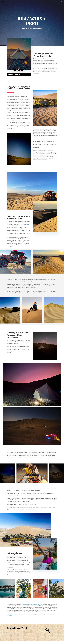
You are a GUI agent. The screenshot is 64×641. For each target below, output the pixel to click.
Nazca (53, 614)
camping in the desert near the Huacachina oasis (42, 61)
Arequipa (10, 615)
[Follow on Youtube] (22, 70)
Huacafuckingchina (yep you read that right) (31, 604)
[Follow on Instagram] (18, 70)
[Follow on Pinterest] (15, 70)
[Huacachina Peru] (48, 273)
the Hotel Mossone (15, 569)
